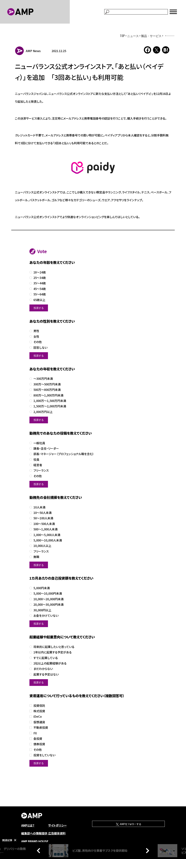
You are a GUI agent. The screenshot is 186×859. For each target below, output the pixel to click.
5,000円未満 (41, 588)
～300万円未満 (43, 379)
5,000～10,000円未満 (47, 593)
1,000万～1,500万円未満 (49, 401)
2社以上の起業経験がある (49, 663)
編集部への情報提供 (34, 833)
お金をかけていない (45, 615)
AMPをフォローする (130, 824)
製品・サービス (151, 36)
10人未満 (39, 507)
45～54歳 (39, 289)
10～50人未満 (42, 513)
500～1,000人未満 (45, 529)
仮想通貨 (39, 722)
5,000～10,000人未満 (47, 540)
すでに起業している (45, 658)
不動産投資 (40, 727)
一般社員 (39, 443)
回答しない (40, 347)
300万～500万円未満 (47, 384)
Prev (39, 850)
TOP (122, 36)
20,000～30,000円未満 (48, 604)
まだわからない (43, 669)
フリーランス (41, 470)
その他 (37, 342)
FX (35, 733)
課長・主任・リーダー (46, 448)
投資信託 (39, 705)
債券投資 (39, 744)
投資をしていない (44, 755)
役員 (36, 459)
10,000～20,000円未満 (48, 599)
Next (146, 850)
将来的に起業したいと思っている (53, 647)
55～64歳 (39, 294)
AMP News (33, 51)
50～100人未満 (43, 518)
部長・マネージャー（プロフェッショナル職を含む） (63, 454)
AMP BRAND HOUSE (34, 841)
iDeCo (37, 716)
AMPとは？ (28, 825)
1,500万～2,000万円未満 (49, 406)
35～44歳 (39, 283)
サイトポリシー (57, 825)
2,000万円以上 (43, 412)
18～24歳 (39, 272)
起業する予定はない (46, 674)
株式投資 (39, 711)
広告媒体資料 (57, 833)
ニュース (133, 36)
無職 (36, 557)
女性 (36, 336)
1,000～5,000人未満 (46, 535)
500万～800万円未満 (47, 390)
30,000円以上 (42, 610)
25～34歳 (39, 278)
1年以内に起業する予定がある (52, 652)
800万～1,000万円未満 (48, 395)
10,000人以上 (42, 546)
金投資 (37, 739)
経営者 (37, 465)
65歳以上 (39, 300)
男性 (36, 331)
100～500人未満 (44, 524)
